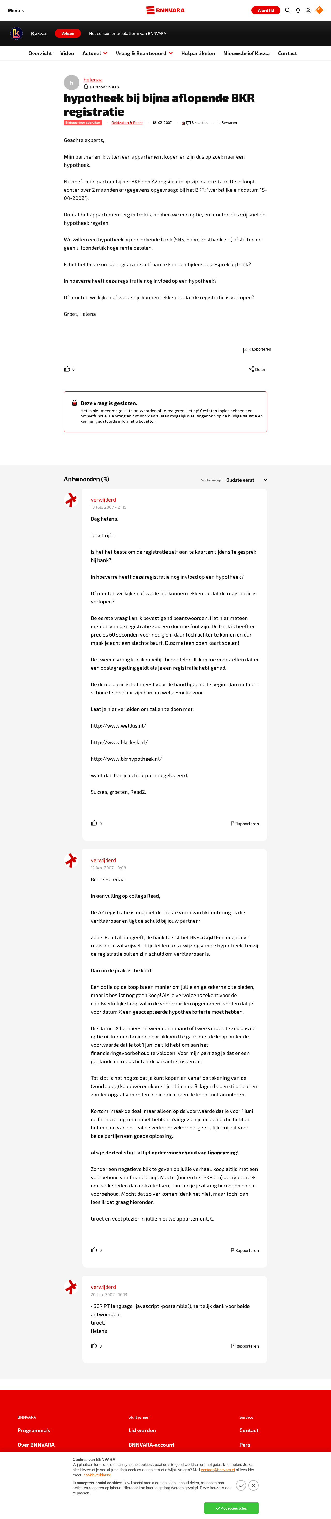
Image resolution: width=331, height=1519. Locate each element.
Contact (287, 53)
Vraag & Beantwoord (141, 53)
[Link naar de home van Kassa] (16, 33)
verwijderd (103, 499)
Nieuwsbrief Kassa (246, 53)
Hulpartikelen (198, 53)
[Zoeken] (287, 10)
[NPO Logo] (319, 10)
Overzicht (40, 53)
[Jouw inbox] (298, 10)
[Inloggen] (308, 10)
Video (67, 53)
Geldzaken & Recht (127, 122)
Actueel (91, 53)
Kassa (39, 33)
